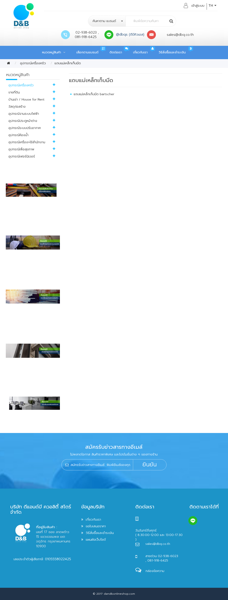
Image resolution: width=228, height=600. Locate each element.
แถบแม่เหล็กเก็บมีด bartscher (94, 94)
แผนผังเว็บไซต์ (96, 539)
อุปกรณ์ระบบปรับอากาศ (24, 128)
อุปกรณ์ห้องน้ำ (18, 135)
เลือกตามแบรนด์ (87, 52)
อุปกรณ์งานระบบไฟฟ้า (23, 113)
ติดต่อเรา (116, 52)
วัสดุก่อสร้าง (17, 106)
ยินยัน (149, 464)
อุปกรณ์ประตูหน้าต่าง (22, 121)
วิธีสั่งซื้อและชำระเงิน (172, 52)
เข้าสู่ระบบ (197, 5)
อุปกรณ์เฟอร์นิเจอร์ (21, 156)
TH (211, 5)
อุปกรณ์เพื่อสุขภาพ (21, 149)
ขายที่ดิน (14, 92)
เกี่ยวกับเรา (140, 52)
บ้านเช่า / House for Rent (26, 99)
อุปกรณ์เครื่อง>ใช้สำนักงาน (26, 142)
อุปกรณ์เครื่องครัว (32, 63)
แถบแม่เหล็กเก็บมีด (68, 63)
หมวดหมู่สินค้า (52, 52)
